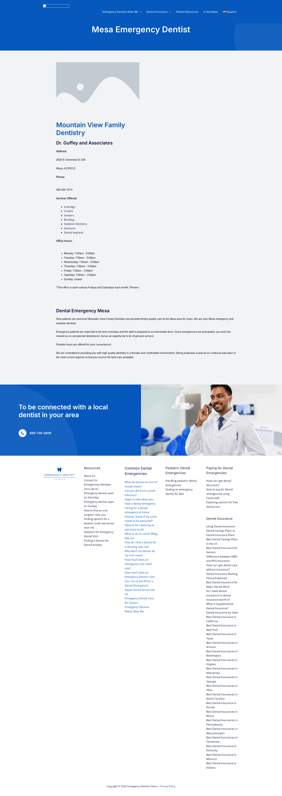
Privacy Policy (167, 786)
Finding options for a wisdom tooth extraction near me (99, 523)
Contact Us (90, 480)
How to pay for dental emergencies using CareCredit (219, 494)
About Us (89, 476)
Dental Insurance (157, 12)
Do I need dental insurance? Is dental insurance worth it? (218, 595)
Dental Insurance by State (222, 612)
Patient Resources (187, 12)
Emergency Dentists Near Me (120, 12)
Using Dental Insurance (220, 526)
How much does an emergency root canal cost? (138, 564)
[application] (139, 11)
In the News (211, 12)
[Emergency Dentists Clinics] (56, 11)
